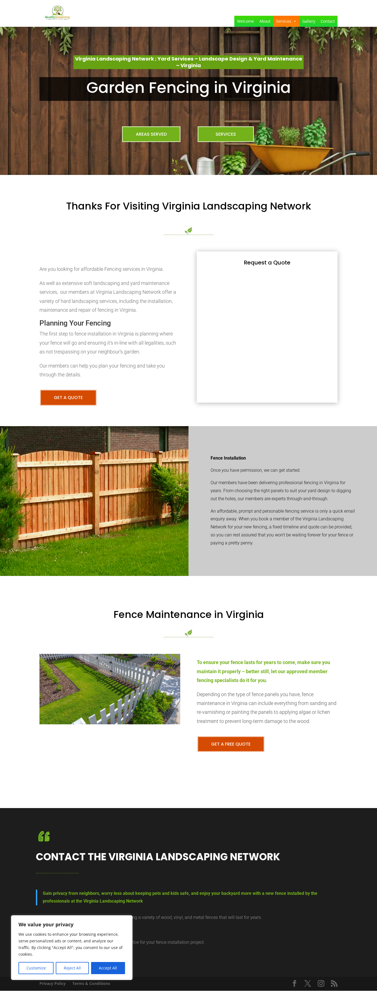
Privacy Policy (52, 983)
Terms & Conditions (91, 983)
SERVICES (226, 134)
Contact (328, 21)
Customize (36, 968)
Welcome (245, 21)
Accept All (108, 968)
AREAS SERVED (151, 134)
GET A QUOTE (68, 397)
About (264, 21)
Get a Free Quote (231, 744)
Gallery (308, 21)
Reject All (72, 968)
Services (283, 21)
